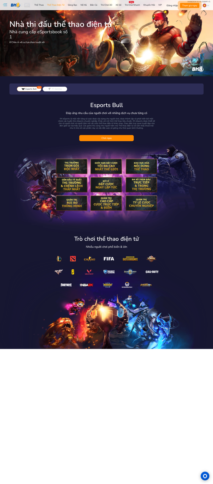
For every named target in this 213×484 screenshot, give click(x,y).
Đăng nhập (172, 5)
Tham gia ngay (189, 5)
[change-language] (206, 5)
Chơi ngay (106, 138)
